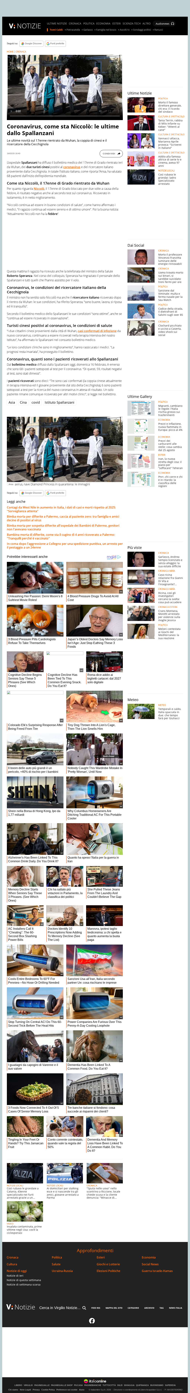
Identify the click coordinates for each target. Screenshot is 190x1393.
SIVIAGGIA (129, 1385)
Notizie (24, 1307)
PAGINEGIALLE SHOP (62, 1385)
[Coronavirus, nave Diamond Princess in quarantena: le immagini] (65, 449)
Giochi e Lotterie (108, 1264)
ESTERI (116, 23)
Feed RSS (95, 1307)
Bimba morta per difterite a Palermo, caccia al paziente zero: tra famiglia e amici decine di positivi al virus (63, 518)
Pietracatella (73, 29)
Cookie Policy (48, 1390)
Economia (149, 1257)
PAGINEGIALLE (42, 1385)
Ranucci (158, 29)
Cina (23, 402)
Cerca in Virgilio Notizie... (60, 1308)
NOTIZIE (29, 25)
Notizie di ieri (15, 1275)
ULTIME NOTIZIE (57, 23)
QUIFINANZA (142, 1385)
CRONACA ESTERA (167, 607)
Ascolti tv (125, 29)
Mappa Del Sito (114, 1307)
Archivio (149, 1307)
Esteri (101, 1257)
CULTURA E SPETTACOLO (171, 116)
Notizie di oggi (17, 1271)
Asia (12, 402)
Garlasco (88, 29)
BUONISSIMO (156, 1385)
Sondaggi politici (142, 29)
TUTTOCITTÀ (109, 1385)
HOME (10, 51)
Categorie (133, 1307)
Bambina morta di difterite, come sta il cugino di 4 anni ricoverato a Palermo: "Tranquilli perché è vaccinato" (61, 536)
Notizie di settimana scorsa (23, 1284)
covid (36, 402)
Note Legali (25, 1390)
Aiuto (81, 1390)
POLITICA (88, 23)
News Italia (175, 1307)
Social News (150, 1264)
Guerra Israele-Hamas (157, 1271)
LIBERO (18, 1385)
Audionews (162, 23)
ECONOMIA (103, 23)
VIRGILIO (28, 1385)
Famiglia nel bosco (106, 29)
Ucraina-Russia (62, 1271)
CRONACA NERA (166, 571)
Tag (162, 1307)
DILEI (119, 1385)
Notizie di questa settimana (24, 1280)
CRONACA (75, 23)
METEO (162, 705)
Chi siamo (13, 1390)
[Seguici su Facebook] (92, 1322)
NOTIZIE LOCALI (15, 1185)
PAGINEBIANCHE (92, 1385)
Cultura (12, 1264)
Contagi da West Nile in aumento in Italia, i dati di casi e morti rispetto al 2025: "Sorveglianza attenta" (61, 509)
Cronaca (12, 1257)
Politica (57, 1257)
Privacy (36, 1390)
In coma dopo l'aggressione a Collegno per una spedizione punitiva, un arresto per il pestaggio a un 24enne (65, 545)
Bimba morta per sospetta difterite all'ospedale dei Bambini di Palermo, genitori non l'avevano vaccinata (63, 527)
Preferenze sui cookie (66, 1390)
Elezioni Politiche (108, 1271)
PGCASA (78, 1385)
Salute (56, 1264)
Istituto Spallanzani (59, 402)
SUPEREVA (170, 1385)
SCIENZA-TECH (132, 23)
